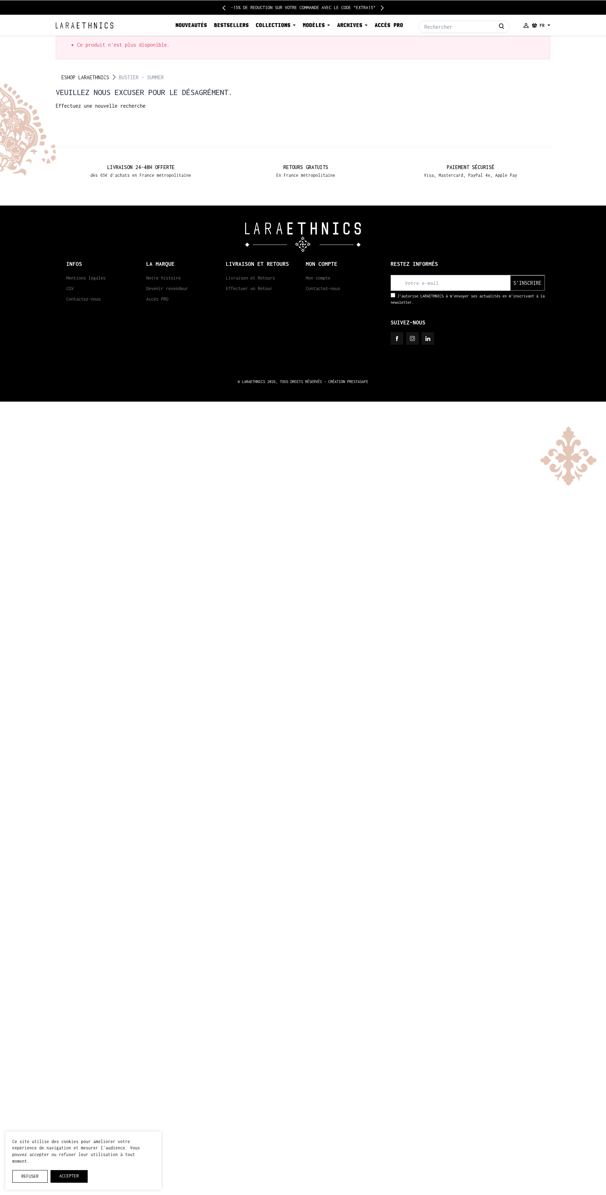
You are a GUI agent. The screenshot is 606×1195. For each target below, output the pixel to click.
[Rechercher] (502, 27)
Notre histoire (163, 278)
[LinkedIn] (428, 338)
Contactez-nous (83, 299)
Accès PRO (157, 299)
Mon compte (318, 278)
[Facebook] (397, 338)
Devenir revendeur (167, 288)
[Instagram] (412, 338)
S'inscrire (527, 283)
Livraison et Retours (250, 278)
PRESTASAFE (357, 382)
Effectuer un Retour (249, 288)
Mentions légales (86, 278)
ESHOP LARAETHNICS (85, 77)
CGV (70, 288)
